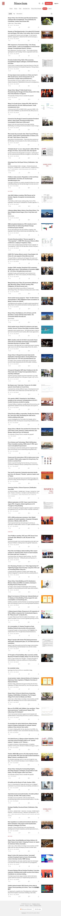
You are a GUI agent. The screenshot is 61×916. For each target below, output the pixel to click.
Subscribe (48, 3)
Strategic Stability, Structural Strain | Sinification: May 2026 (23, 808)
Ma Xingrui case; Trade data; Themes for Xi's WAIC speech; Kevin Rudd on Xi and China (22, 386)
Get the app (38, 909)
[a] (47, 20)
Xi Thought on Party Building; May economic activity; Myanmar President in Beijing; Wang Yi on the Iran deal (23, 655)
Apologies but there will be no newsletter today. (20, 670)
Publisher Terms (36, 904)
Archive (45, 8)
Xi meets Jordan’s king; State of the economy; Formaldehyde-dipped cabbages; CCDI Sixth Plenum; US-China (23, 61)
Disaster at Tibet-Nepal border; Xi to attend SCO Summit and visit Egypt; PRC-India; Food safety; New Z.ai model (23, 32)
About (50, 8)
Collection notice (37, 905)
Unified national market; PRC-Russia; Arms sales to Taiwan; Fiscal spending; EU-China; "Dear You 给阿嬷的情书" (23, 887)
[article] (30, 22)
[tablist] (15, 13)
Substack (24, 912)
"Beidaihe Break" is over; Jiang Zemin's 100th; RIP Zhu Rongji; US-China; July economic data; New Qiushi (23, 149)
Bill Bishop (16, 25)
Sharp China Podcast (36, 8)
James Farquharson (23, 169)
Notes (15, 8)
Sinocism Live (26, 8)
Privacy (27, 905)
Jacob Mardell (15, 169)
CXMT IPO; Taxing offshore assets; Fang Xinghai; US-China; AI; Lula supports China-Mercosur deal (23, 255)
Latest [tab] (10, 13)
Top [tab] (14, 13)
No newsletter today (13, 668)
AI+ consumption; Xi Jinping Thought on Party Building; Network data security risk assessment (21, 627)
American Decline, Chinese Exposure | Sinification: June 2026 (22, 488)
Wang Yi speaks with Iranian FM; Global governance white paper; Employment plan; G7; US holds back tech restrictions (23, 641)
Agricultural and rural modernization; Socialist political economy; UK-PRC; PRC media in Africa (23, 794)
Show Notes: (11, 216)
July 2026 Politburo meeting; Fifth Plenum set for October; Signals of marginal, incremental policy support (21, 197)
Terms (31, 905)
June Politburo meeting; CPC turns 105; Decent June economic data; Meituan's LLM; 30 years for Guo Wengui (23, 537)
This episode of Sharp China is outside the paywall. (21, 95)
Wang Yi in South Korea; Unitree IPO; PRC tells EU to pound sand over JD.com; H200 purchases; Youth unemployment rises (23, 105)
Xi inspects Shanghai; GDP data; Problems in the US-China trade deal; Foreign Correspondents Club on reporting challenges (23, 371)
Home (11, 8)
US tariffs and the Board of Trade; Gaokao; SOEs (21, 782)
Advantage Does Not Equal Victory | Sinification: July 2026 (23, 163)
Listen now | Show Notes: (14, 23)
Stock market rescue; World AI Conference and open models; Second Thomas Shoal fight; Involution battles (23, 327)
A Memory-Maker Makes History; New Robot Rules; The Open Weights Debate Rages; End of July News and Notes (23, 212)
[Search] (39, 3)
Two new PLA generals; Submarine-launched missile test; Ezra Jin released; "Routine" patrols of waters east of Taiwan (23, 474)
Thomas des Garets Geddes (27, 814)
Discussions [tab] (19, 13)
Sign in (56, 3)
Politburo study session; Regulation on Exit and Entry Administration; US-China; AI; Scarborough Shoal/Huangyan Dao (23, 178)
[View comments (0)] (19, 27)
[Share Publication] (42, 3)
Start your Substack (27, 909)
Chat (20, 8)
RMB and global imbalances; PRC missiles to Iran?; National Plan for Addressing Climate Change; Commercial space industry (22, 225)
